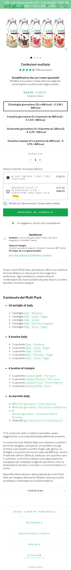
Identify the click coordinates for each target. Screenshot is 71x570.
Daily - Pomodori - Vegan (39, 354)
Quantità (35, 154)
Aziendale (34, 522)
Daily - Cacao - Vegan (36, 316)
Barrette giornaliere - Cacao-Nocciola (35, 403)
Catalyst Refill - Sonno (38, 386)
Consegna (36, 490)
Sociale (34, 544)
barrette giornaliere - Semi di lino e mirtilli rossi (40, 407)
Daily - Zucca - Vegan (36, 326)
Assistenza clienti (35, 533)
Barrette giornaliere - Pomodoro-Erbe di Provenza (34, 415)
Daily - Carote (31, 320)
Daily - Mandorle (33, 313)
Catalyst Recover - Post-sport (43, 379)
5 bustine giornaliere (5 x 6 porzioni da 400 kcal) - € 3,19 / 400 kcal (35, 118)
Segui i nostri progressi (34, 511)
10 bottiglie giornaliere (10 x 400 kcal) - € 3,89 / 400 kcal (35, 106)
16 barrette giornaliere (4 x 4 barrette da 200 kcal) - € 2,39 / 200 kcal (35, 130)
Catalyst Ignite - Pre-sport (41, 375)
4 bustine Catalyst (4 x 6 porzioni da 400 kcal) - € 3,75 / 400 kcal (35, 142)
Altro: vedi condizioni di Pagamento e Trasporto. (30, 255)
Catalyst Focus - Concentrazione (44, 382)
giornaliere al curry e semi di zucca (43, 420)
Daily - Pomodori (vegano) (38, 323)
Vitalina (34, 556)
